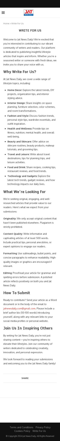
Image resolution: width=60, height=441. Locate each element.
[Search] (56, 12)
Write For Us (39, 431)
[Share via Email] (39, 378)
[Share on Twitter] (33, 378)
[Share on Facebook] (30, 378)
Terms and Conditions (21, 427)
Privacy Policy (43, 427)
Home (6, 23)
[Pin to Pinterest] (36, 378)
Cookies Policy (22, 431)
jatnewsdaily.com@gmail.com (19, 308)
